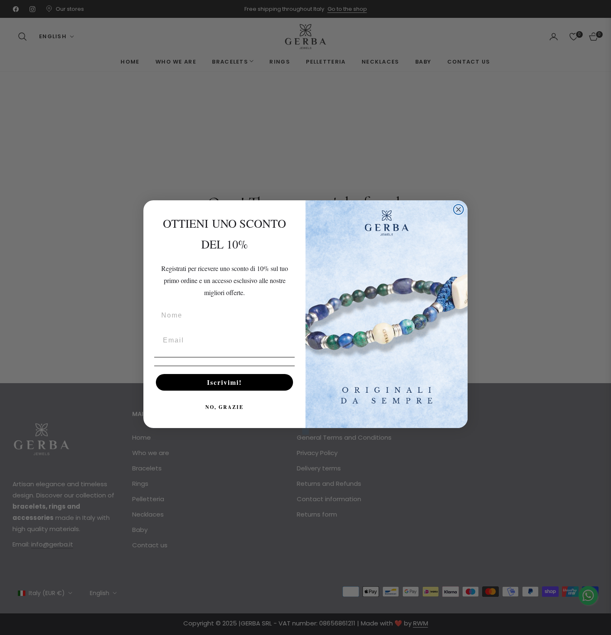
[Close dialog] (458, 209)
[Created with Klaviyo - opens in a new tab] (305, 431)
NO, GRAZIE (224, 407)
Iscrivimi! (224, 382)
